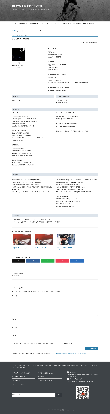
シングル (16, 273)
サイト (14, 335)
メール (14, 327)
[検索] (59, 395)
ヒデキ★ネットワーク (18, 377)
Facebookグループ (76, 379)
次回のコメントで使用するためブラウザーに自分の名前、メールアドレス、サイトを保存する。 (43, 343)
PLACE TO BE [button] (46, 24)
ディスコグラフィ (23, 273)
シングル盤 (16, 275)
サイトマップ (42, 377)
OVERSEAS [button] (66, 24)
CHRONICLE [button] (22, 24)
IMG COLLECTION (88, 24)
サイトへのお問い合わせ (45, 373)
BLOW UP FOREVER (27, 6)
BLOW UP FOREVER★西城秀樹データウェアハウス (61, 410)
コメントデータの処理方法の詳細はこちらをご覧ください (70, 354)
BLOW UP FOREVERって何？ (21, 373)
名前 (14, 319)
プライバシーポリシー (45, 380)
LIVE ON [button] (56, 24)
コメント (15, 296)
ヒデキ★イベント (17, 380)
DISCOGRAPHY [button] (34, 24)
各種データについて (18, 384)
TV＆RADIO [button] (76, 24)
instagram (73, 372)
